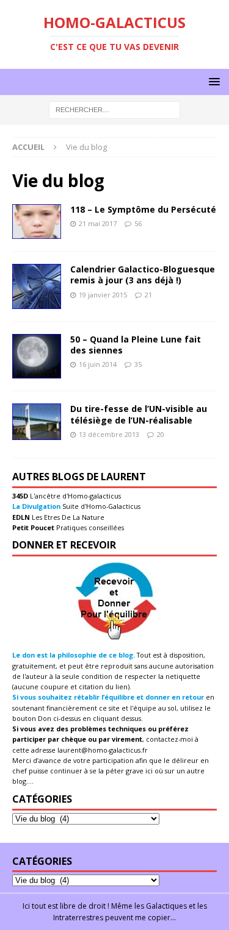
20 (160, 434)
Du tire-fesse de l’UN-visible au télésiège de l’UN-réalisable (138, 414)
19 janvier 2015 (103, 294)
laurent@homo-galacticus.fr (102, 749)
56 (138, 223)
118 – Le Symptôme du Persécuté (143, 209)
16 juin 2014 (98, 364)
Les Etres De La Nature (67, 517)
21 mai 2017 (98, 223)
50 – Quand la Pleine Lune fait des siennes (135, 344)
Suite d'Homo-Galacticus (100, 506)
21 (148, 294)
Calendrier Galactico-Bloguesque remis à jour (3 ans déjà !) (142, 274)
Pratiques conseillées (89, 527)
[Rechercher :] (114, 109)
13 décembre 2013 (109, 434)
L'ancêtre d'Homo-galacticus (74, 495)
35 (138, 364)
